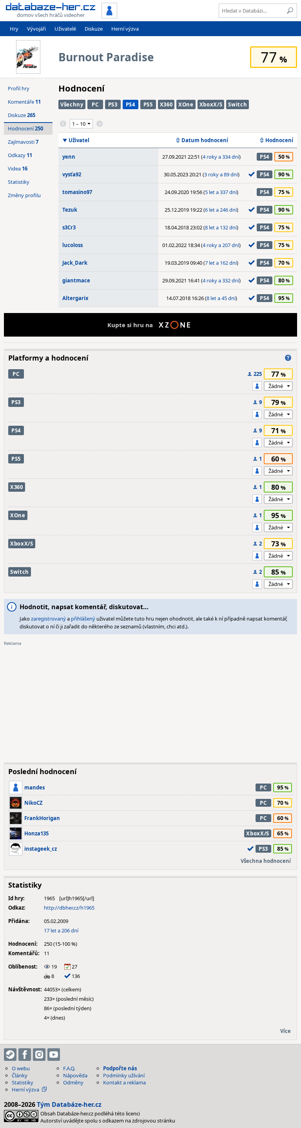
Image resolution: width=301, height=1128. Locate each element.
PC (95, 104)
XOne (186, 104)
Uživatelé (65, 28)
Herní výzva (125, 28)
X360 (166, 104)
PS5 (148, 104)
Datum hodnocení (204, 140)
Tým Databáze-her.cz (69, 1104)
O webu (21, 1068)
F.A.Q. (69, 1068)
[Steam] (10, 1054)
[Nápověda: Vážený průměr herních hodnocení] (288, 358)
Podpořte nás (120, 1068)
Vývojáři (36, 28)
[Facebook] (24, 1054)
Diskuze (94, 28)
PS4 (130, 104)
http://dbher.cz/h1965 (69, 907)
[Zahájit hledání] (290, 10)
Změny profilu (24, 195)
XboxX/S (211, 104)
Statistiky (18, 181)
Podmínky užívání (124, 1075)
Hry (14, 28)
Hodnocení (279, 140)
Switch (237, 104)
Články (19, 1075)
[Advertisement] (150, 701)
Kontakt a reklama (124, 1082)
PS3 (113, 104)
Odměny (73, 1082)
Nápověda (75, 1075)
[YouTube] (53, 1054)
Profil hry (18, 88)
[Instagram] (39, 1054)
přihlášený (83, 618)
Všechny (71, 104)
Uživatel (79, 140)
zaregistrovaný (48, 618)
